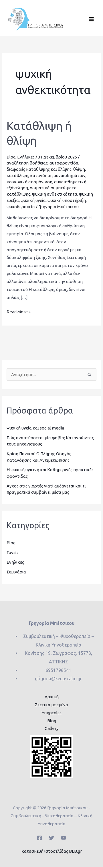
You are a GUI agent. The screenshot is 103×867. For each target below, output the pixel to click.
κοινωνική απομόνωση (29, 181)
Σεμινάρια (16, 571)
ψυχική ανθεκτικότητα (54, 194)
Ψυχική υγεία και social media (35, 428)
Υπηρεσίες (52, 712)
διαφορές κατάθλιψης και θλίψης (39, 169)
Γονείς (13, 552)
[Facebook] (39, 837)
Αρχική (52, 696)
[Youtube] (63, 837)
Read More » (19, 311)
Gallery (51, 728)
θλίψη (79, 169)
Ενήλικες (26, 156)
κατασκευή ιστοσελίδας (44, 851)
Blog (11, 156)
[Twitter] (51, 837)
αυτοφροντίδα (63, 162)
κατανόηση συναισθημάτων (58, 175)
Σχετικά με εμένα (51, 704)
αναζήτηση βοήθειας (27, 162)
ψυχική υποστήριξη (66, 200)
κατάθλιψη (17, 175)
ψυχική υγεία (33, 200)
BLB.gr (75, 851)
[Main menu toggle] (91, 19)
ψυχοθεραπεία (21, 206)
